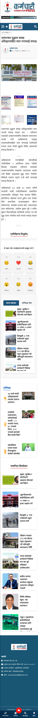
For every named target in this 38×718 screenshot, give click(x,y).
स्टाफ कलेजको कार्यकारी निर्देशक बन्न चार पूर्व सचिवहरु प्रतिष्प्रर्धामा (23, 371)
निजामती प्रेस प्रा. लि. (10, 661)
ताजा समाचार (11, 303)
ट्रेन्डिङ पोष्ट (27, 303)
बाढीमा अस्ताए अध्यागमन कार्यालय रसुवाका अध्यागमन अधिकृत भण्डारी (27, 582)
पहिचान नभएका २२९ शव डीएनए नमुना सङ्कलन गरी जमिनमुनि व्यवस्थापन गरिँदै (25, 354)
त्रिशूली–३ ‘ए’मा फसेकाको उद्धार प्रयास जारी (23, 339)
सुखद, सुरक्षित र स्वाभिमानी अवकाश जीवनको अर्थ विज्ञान (24, 312)
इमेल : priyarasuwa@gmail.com (15, 675)
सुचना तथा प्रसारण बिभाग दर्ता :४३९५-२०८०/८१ (19, 664)
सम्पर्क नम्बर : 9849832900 (13, 671)
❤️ (18, 262)
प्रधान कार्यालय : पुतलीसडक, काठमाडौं (16, 668)
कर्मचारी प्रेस (14, 48)
